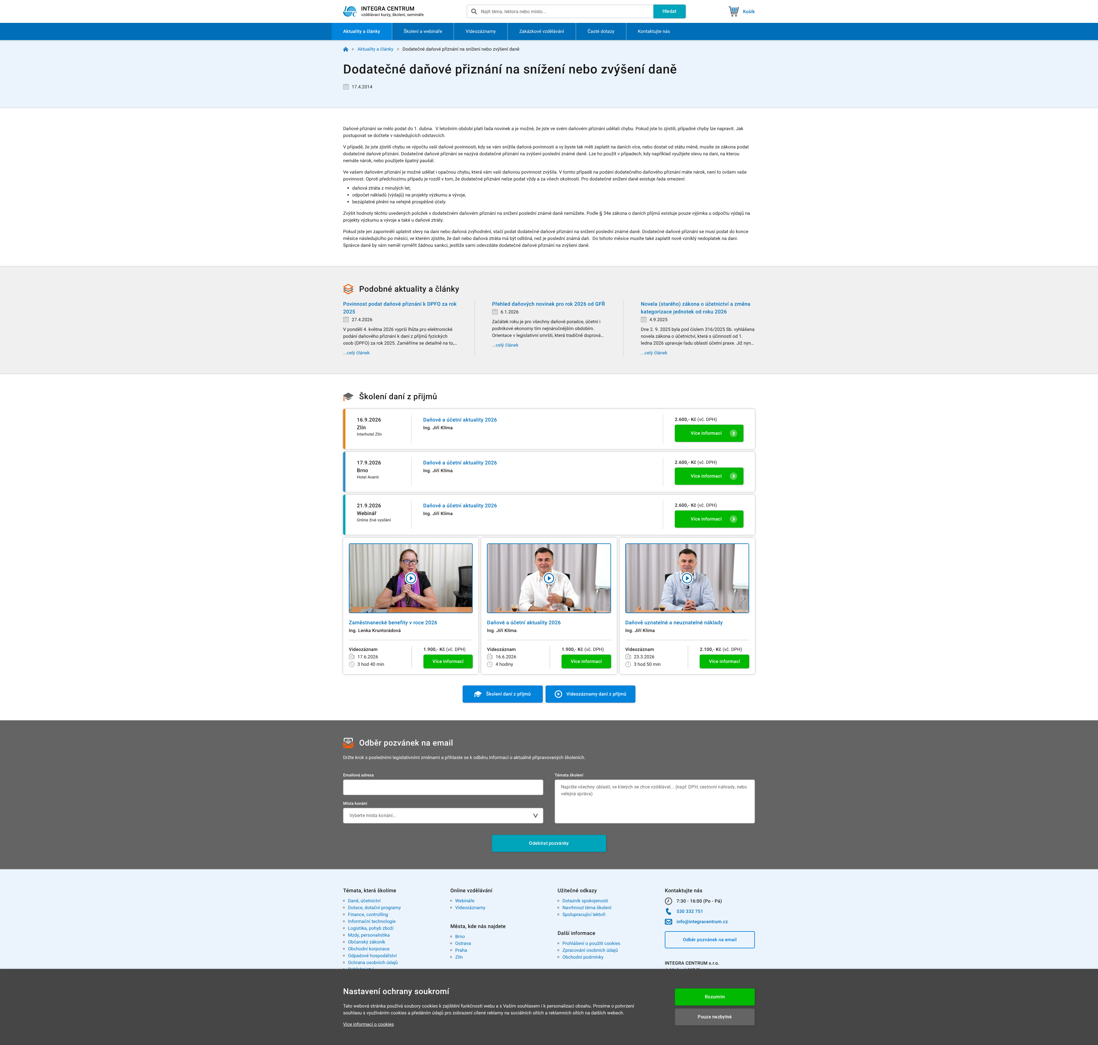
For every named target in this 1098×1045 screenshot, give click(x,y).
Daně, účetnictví (364, 900)
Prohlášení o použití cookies (591, 943)
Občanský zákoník (366, 942)
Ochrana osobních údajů (373, 962)
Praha (461, 950)
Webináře (464, 900)
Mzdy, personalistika (369, 935)
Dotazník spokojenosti (585, 900)
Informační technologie (372, 921)
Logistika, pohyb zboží (370, 928)
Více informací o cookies (368, 1024)
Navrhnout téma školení (586, 907)
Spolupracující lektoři (584, 914)
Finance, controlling (368, 914)
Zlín (459, 957)
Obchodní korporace (368, 948)
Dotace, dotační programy (374, 907)
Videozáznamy (470, 907)
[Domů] (345, 49)
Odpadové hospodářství (372, 955)
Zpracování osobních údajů (590, 950)
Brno (460, 936)
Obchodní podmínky (582, 957)
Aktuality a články (375, 49)
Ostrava (463, 943)
